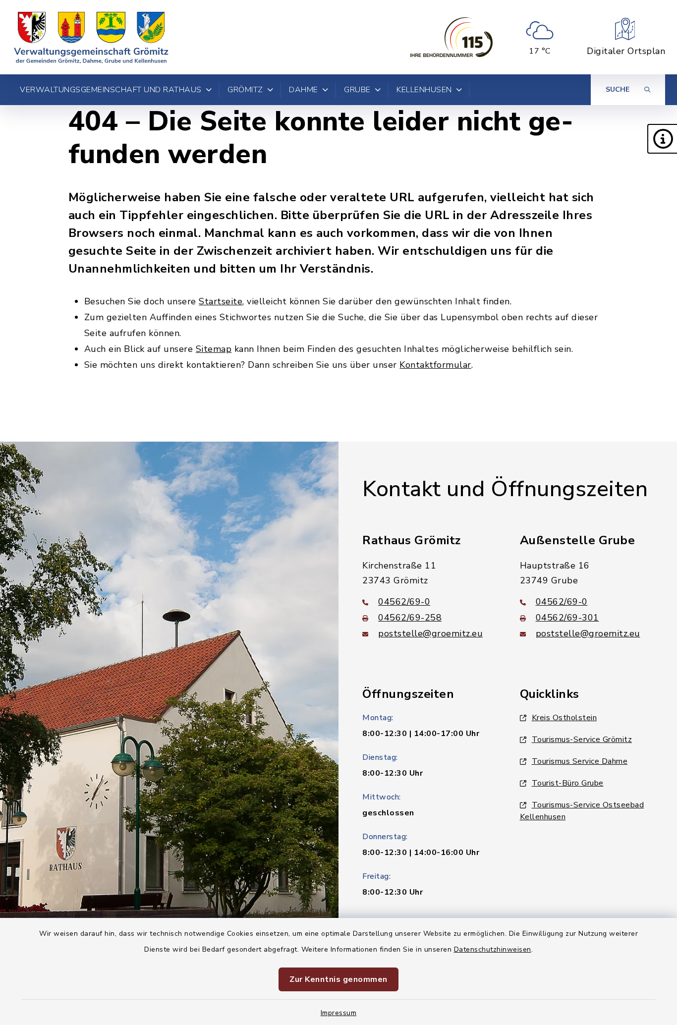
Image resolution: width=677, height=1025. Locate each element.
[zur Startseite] (91, 37)
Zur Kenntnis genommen (338, 979)
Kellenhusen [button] (424, 89)
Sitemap (214, 349)
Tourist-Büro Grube (568, 783)
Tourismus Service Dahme (580, 761)
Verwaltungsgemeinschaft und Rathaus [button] (111, 89)
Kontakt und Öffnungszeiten (505, 489)
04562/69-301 (567, 618)
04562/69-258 (410, 618)
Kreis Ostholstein (564, 717)
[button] (662, 139)
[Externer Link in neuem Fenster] (451, 37)
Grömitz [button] (245, 89)
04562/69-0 (404, 602)
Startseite (220, 301)
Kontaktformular (435, 365)
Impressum (339, 1013)
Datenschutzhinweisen (492, 949)
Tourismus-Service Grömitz (582, 739)
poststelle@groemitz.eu (430, 633)
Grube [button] (357, 89)
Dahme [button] (303, 89)
